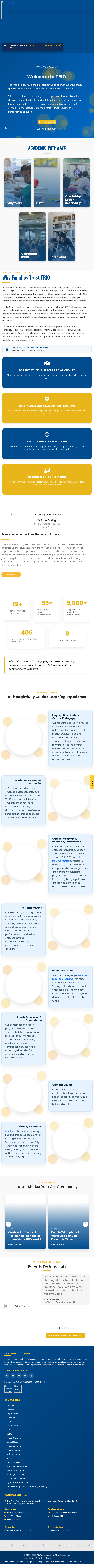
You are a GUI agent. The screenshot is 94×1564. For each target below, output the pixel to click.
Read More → (23, 739)
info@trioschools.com (16, 1512)
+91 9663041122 (57, 1516)
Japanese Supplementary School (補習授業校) (26, 1486)
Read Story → (14, 1244)
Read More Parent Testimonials (65, 1335)
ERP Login (10, 1458)
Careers (10, 1409)
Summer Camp (13, 1450)
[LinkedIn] (19, 1375)
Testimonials (12, 1426)
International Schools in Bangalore (19, 1562)
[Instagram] (25, 1375)
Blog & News (12, 1413)
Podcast (10, 1405)
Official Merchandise (15, 1478)
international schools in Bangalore (19, 1362)
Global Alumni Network (16, 1466)
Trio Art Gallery (13, 1462)
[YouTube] (13, 1375)
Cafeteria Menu (13, 1454)
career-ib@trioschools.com (19, 1530)
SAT (8, 1430)
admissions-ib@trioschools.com (64, 1512)
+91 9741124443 (13, 1519)
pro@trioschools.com (60, 1530)
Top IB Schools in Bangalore (51, 1562)
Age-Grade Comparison (17, 1482)
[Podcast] (31, 1375)
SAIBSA (9, 1434)
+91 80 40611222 (14, 1516)
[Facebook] (6, 1375)
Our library (11, 1131)
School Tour (11, 1418)
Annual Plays (12, 1442)
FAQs (8, 1422)
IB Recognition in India (16, 1474)
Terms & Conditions (43, 1558)
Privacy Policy (29, 1558)
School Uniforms (13, 1446)
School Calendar (14, 1438)
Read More (11, 574)
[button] (85, 1224)
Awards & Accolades (15, 1470)
